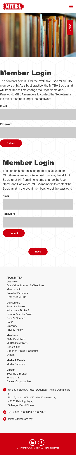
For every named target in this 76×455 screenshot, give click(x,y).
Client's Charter (16, 318)
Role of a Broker (16, 306)
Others (11, 354)
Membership (14, 289)
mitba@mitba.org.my (20, 418)
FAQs (10, 322)
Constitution (13, 347)
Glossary (12, 325)
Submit (11, 143)
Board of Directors (17, 293)
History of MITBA (16, 297)
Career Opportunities (19, 381)
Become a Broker (17, 373)
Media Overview (16, 364)
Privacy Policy (15, 329)
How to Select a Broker (20, 314)
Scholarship (13, 377)
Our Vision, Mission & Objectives (25, 285)
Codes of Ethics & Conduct (22, 350)
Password (6, 124)
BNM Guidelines (16, 339)
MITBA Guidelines (17, 343)
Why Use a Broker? (18, 310)
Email (3, 106)
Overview (12, 281)
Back (38, 251)
